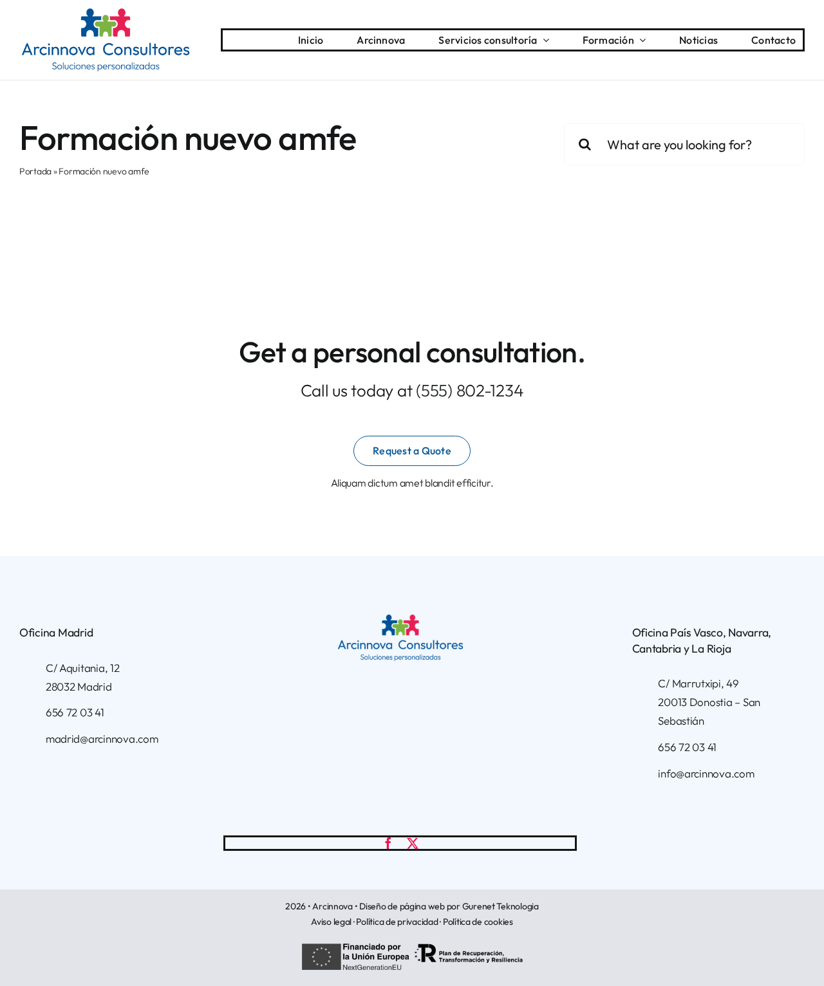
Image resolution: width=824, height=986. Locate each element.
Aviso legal (331, 921)
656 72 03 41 (75, 712)
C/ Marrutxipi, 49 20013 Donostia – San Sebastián (709, 701)
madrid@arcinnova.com (102, 738)
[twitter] (412, 843)
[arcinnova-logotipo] (105, 13)
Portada (35, 171)
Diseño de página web (402, 906)
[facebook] (388, 843)
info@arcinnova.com (706, 773)
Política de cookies (478, 921)
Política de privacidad (397, 921)
